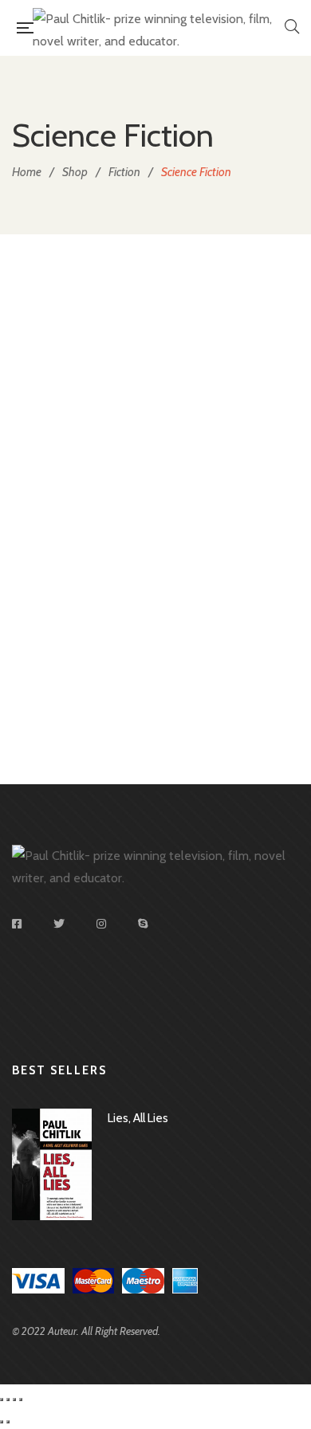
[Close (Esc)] (1, 1399)
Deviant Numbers (156, 697)
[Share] (8, 1399)
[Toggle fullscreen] (14, 1399)
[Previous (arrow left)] (1, 1421)
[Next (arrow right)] (8, 1421)
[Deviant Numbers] (155, 475)
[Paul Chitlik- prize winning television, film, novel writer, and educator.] (159, 28)
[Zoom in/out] (20, 1399)
